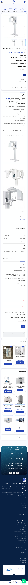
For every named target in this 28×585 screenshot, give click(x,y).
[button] (1, 283)
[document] (14, 292)
